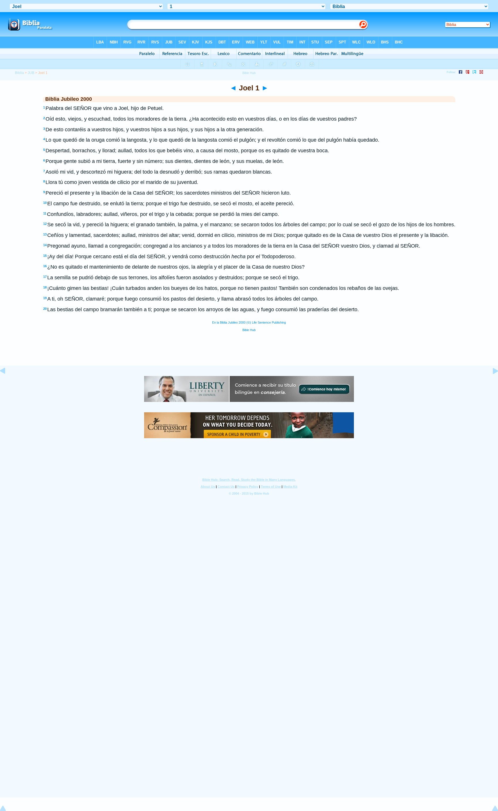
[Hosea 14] (7, 384)
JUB (31, 73)
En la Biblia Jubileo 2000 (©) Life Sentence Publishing (249, 322)
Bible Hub (249, 330)
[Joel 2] (491, 384)
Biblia (19, 73)
